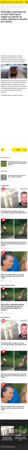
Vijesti (2, 209)
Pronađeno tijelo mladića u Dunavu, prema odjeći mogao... (7, 438)
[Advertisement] (14, 40)
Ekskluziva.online (12, 2)
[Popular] (3, 188)
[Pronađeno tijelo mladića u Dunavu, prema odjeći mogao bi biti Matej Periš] (14, 198)
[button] (26, 2)
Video (2, 240)
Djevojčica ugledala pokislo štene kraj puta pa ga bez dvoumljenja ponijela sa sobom (14, 243)
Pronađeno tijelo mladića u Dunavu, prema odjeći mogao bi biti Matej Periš (13, 212)
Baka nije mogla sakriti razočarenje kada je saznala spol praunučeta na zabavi (12, 276)
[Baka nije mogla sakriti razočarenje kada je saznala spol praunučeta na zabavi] (14, 261)
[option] (7, 433)
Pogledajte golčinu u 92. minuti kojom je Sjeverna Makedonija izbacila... (17, 163)
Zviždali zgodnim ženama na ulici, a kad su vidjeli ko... (16, 176)
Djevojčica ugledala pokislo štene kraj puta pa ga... (21, 438)
